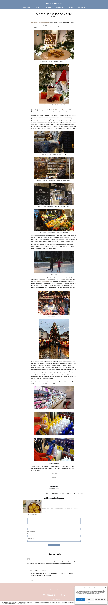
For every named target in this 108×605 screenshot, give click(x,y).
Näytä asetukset (100, 599)
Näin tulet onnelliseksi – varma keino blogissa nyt (65, 493)
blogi (50, 488)
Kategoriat (70, 7)
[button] (105, 587)
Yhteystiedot (81, 7)
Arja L (32, 559)
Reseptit (48, 7)
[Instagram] (50, 589)
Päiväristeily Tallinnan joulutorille (40, 22)
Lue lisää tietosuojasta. (20, 603)
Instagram (37, 7)
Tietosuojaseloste (91, 602)
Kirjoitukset (59, 7)
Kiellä (90, 599)
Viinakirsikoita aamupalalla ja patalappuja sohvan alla (44, 492)
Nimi (28, 526)
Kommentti (44, 511)
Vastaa (29, 567)
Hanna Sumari (26, 7)
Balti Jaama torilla (58, 110)
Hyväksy (80, 599)
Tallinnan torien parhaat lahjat (54, 13)
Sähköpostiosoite (31, 532)
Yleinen (57, 488)
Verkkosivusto (30, 538)
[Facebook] (54, 589)
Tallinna (53, 488)
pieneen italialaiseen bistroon (44, 281)
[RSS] (58, 589)
